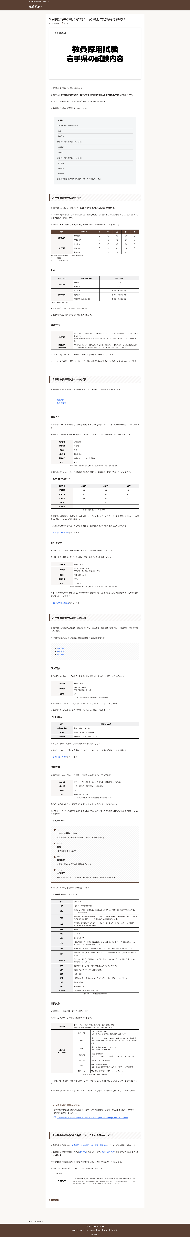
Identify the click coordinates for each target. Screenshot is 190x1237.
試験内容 (82, 1152)
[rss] (100, 1226)
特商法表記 (114, 1230)
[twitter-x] (87, 1226)
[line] (95, 1226)
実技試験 (61, 173)
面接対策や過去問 (60, 757)
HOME (74, 1230)
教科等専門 (61, 152)
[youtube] (98, 1226)
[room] (92, 1226)
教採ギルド (36, 6)
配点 (59, 131)
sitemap (92, 1230)
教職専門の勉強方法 (61, 532)
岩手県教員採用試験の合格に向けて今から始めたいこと (79, 179)
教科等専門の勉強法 (61, 602)
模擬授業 (61, 168)
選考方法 (61, 136)
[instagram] (90, 1226)
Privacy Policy (83, 1230)
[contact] (103, 1226)
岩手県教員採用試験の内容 (67, 125)
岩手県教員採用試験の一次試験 (69, 141)
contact (106, 1230)
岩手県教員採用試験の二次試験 (69, 157)
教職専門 (61, 147)
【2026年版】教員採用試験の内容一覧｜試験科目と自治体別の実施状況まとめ (104, 1178)
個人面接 (61, 163)
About (99, 1230)
